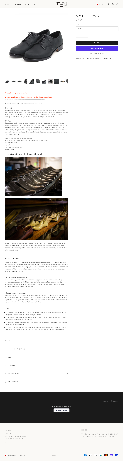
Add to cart (97, 43)
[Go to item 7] (44, 81)
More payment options (97, 53)
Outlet (27, 4)
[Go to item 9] (56, 81)
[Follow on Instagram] (6, 448)
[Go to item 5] (32, 81)
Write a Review (63, 410)
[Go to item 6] (38, 81)
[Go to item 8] (50, 81)
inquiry (35, 4)
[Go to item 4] (25, 81)
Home (7, 4)
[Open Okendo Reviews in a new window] (110, 401)
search (7, 442)
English (22, 455)
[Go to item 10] (62, 81)
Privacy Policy (9, 433)
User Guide (8, 430)
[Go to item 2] (13, 81)
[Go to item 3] (19, 81)
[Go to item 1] (7, 81)
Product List (17, 4)
